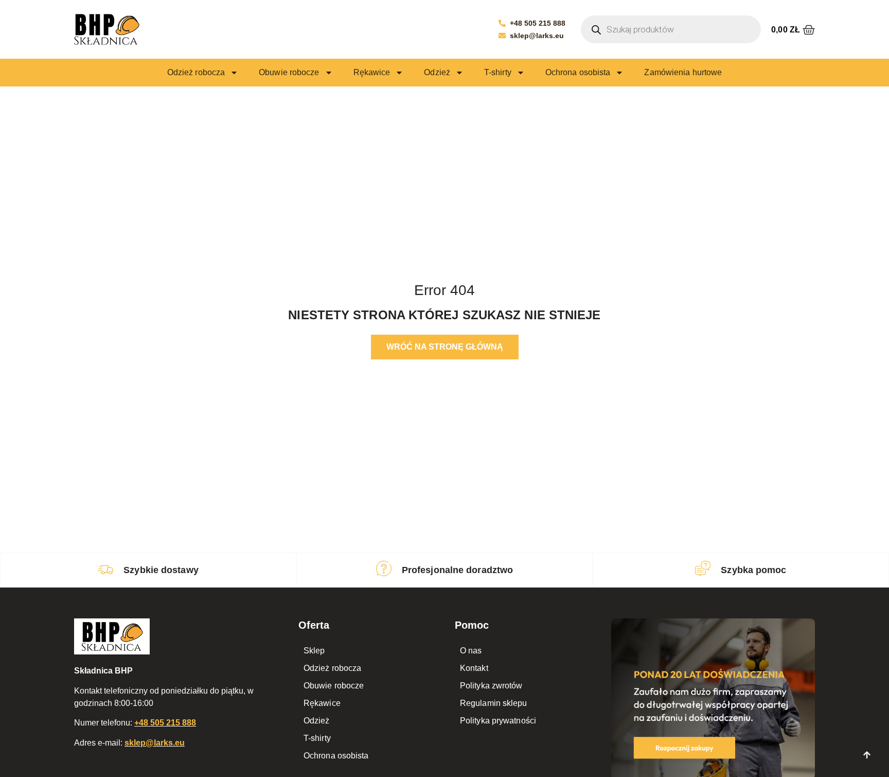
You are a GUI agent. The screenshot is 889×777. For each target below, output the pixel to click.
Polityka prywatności (498, 720)
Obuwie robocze (289, 72)
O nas (471, 650)
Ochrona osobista (578, 72)
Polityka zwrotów (491, 685)
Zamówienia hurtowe (683, 72)
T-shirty (497, 72)
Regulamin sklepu (493, 703)
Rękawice (371, 72)
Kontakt (474, 668)
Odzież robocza (196, 72)
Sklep (314, 650)
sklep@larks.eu (155, 742)
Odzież (437, 72)
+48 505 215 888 (165, 722)
